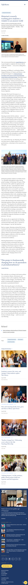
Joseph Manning (19, 62)
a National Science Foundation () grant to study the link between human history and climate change (12, 75)
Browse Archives (4, 570)
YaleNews (5, 5)
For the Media (4, 573)
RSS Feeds (3, 572)
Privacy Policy (3, 579)
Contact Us (3, 575)
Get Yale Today (6, 566)
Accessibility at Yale (5, 577)
